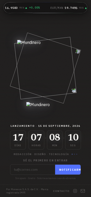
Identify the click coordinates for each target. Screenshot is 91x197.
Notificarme (71, 169)
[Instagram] (75, 191)
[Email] (83, 191)
